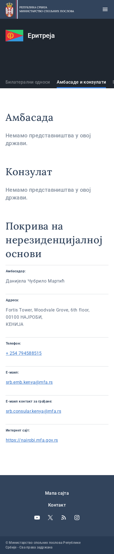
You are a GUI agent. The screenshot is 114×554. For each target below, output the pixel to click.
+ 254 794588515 (24, 353)
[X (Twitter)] (50, 517)
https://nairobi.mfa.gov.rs (32, 440)
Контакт (57, 505)
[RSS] (63, 517)
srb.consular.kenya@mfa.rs (33, 411)
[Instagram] (77, 517)
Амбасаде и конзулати (81, 82)
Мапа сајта (57, 493)
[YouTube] (37, 517)
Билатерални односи (28, 82)
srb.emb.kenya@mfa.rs (29, 382)
